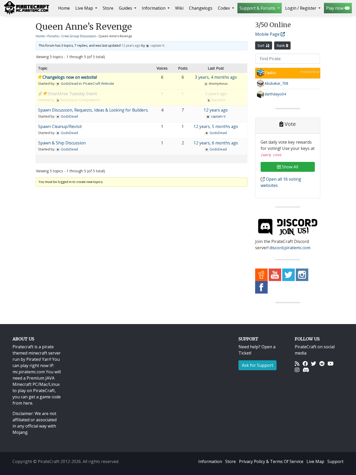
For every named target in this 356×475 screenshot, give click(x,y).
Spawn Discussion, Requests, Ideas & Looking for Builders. (93, 110)
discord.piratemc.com (289, 248)
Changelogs (200, 8)
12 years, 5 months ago (216, 126)
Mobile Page (268, 34)
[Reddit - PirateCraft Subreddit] (261, 274)
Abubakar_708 (276, 83)
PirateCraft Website (98, 83)
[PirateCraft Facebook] (261, 287)
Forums (53, 36)
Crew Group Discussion (78, 36)
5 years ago (216, 93)
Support (335, 461)
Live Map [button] (84, 8)
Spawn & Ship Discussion (62, 143)
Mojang (20, 432)
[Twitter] (313, 363)
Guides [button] (126, 8)
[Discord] (306, 370)
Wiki (179, 8)
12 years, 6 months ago (216, 143)
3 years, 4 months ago (216, 77)
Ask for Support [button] (257, 365)
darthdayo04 (275, 94)
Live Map (315, 461)
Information (210, 461)
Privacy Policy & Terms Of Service (271, 461)
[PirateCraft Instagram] (302, 274)
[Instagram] (297, 370)
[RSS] (297, 363)
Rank (281, 45)
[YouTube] (331, 363)
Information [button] (154, 8)
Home (65, 8)
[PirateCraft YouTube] (275, 274)
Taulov (270, 72)
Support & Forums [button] (258, 8)
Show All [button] (289, 167)
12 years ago (130, 45)
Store (108, 8)
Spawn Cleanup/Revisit (60, 126)
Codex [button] (224, 8)
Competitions (89, 100)
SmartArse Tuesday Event (72, 93)
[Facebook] (305, 363)
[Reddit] (321, 363)
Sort (261, 45)
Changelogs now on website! (69, 77)
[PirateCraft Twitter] (288, 274)
